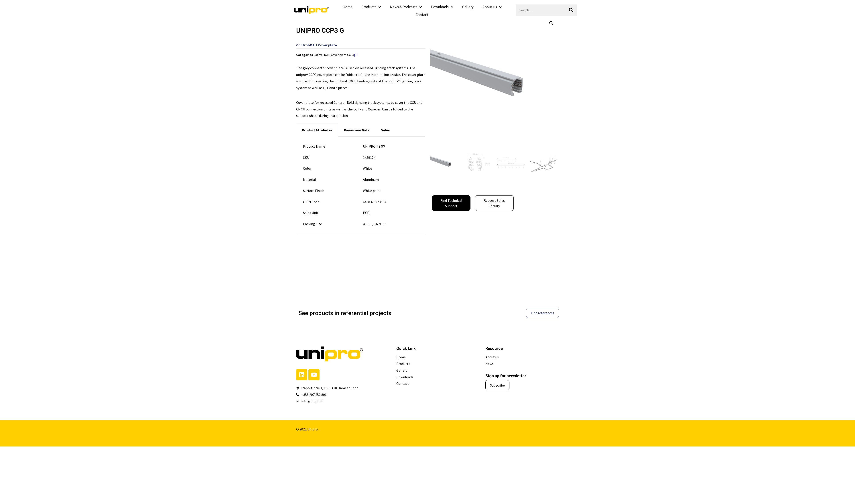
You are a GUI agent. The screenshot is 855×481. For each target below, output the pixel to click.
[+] (356, 55)
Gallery (468, 6)
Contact (422, 14)
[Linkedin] (301, 374)
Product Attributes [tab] (317, 130)
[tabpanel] (360, 185)
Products (368, 6)
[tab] (356, 130)
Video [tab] (385, 130)
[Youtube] (314, 374)
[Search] (571, 10)
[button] (551, 23)
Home (347, 6)
